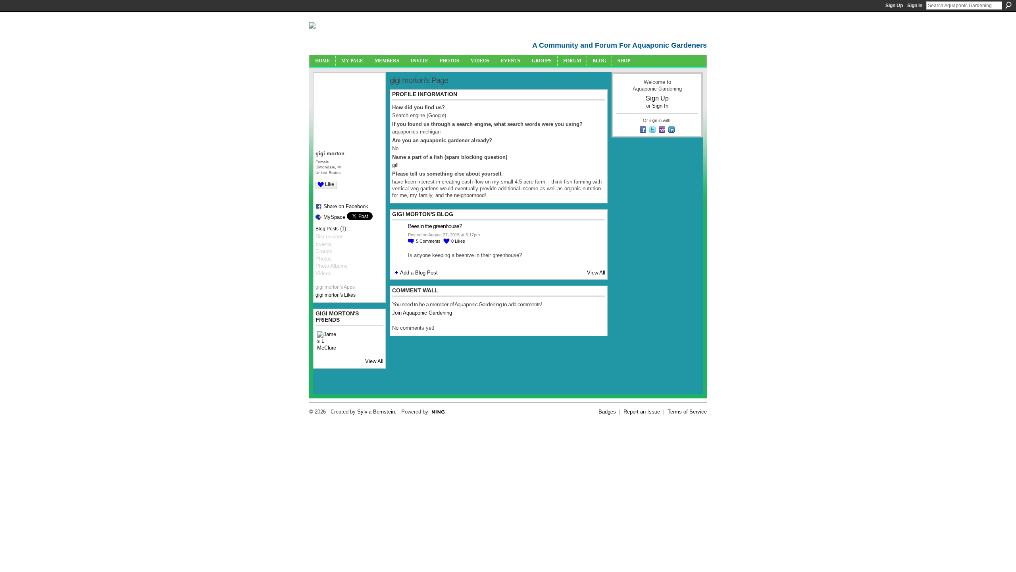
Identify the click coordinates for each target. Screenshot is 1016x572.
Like (329, 184)
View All (374, 361)
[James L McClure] (326, 340)
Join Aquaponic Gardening (422, 313)
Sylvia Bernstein (376, 412)
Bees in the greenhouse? (435, 226)
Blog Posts (327, 229)
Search (1008, 5)
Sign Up (894, 5)
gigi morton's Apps (335, 287)
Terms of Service (687, 412)
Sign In (914, 5)
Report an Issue (641, 412)
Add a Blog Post (419, 273)
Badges (607, 412)
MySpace (334, 217)
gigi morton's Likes (336, 295)
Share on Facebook (345, 206)
